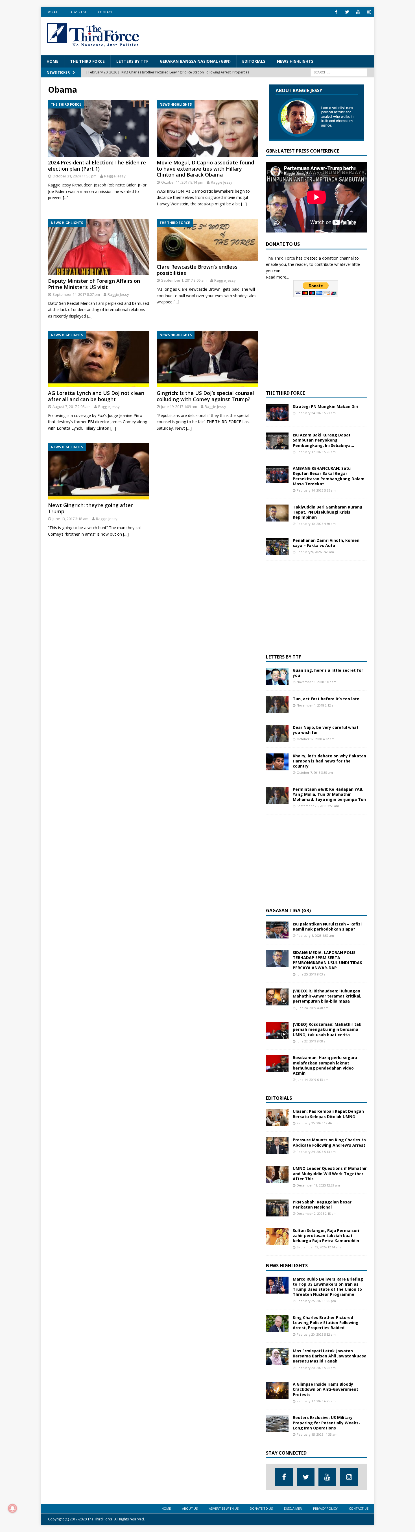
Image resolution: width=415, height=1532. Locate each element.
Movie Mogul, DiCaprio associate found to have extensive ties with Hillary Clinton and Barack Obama (205, 168)
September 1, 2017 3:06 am (184, 280)
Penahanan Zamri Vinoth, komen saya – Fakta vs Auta (326, 543)
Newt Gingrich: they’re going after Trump (90, 508)
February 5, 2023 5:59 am (315, 935)
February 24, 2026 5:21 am (316, 413)
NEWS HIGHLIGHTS (295, 61)
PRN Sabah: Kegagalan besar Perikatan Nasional (322, 1204)
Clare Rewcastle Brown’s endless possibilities (197, 269)
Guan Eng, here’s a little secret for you (328, 673)
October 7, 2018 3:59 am (315, 772)
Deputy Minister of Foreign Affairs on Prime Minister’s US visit (94, 283)
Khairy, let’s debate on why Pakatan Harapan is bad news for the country (329, 761)
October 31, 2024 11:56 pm (75, 176)
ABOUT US (190, 1508)
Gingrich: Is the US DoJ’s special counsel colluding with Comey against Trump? (205, 396)
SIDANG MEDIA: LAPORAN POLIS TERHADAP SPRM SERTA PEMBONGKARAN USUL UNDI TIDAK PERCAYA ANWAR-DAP (327, 960)
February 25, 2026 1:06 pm (316, 1301)
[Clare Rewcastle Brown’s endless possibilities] (207, 240)
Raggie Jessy (115, 176)
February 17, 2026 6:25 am (316, 1401)
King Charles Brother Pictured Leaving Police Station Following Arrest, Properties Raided (326, 1322)
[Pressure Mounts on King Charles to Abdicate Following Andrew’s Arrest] (277, 1145)
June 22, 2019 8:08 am (313, 1041)
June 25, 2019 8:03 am (313, 974)
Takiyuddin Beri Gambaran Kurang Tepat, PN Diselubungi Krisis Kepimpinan (327, 512)
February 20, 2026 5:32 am (316, 1334)
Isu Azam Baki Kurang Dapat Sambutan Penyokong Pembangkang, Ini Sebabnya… (323, 440)
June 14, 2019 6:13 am (313, 1079)
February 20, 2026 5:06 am (316, 1368)
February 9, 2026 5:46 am (315, 552)
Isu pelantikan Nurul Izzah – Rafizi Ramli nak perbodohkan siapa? (327, 926)
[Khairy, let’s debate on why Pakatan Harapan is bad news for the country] (277, 761)
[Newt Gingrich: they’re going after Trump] (98, 471)
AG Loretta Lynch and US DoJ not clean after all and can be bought (96, 396)
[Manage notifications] (12, 1508)
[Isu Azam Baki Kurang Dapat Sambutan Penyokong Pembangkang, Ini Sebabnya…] (277, 441)
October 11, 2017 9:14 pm (182, 182)
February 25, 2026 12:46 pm (317, 1123)
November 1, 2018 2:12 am (317, 705)
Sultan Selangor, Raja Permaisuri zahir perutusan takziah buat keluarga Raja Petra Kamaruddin (326, 1235)
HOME (52, 61)
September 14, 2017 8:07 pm (76, 294)
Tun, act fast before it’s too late (326, 698)
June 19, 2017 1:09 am (179, 406)
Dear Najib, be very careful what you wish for (326, 730)
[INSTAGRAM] (369, 12)
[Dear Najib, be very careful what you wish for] (277, 733)
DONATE (53, 12)
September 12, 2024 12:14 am (319, 1247)
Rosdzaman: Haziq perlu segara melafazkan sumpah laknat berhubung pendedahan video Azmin (325, 1065)
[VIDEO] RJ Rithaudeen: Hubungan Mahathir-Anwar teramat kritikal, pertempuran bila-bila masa (327, 996)
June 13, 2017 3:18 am (70, 518)
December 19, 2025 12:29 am (318, 1185)
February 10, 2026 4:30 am (316, 523)
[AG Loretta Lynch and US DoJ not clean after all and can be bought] (98, 359)
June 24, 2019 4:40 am (313, 1008)
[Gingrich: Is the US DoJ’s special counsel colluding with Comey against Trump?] (207, 359)
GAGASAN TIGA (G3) (288, 910)
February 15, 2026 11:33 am (317, 1434)
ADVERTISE (79, 12)
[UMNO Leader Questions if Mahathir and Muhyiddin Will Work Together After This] (277, 1174)
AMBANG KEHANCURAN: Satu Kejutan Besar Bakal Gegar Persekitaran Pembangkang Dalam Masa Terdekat (328, 476)
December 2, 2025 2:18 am (317, 1213)
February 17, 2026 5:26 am (316, 452)
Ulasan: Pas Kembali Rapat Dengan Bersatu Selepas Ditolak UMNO (328, 1114)
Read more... (277, 277)
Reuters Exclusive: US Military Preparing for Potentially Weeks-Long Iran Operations (326, 1422)
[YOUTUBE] (358, 12)
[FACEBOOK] (336, 12)
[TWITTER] (347, 12)
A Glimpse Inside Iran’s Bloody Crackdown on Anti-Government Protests (325, 1389)
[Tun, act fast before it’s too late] (277, 704)
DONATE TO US (261, 1508)
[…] (66, 197)
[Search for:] (339, 72)
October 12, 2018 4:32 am (316, 739)
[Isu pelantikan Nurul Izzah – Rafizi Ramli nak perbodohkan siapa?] (277, 930)
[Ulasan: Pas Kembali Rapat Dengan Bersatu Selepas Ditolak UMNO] (277, 1117)
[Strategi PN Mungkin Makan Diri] (277, 412)
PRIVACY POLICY (325, 1508)
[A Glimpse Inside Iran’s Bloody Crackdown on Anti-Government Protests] (277, 1390)
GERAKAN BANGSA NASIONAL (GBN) (195, 61)
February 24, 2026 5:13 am (316, 1151)
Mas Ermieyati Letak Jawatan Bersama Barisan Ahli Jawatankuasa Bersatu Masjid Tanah (329, 1356)
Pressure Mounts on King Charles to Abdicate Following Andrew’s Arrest (329, 1142)
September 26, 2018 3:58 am (318, 806)
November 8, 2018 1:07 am (317, 682)
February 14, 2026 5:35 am (316, 490)
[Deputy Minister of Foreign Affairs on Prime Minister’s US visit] (98, 247)
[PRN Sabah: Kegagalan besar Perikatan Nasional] (277, 1207)
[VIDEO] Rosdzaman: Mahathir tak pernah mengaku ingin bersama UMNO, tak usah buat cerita (327, 1029)
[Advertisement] (265, 35)
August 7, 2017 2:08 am (72, 406)
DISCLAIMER (293, 1508)
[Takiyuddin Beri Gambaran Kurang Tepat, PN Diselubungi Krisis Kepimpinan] (277, 513)
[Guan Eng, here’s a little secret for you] (277, 676)
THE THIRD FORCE (87, 61)
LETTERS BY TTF (132, 61)
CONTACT (105, 12)
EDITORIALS (253, 61)
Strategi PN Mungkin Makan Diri (325, 406)
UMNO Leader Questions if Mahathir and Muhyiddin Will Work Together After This (330, 1173)
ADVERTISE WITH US (224, 1508)
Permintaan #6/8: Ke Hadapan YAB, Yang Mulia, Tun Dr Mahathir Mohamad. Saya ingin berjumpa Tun (329, 794)
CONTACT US (358, 1508)
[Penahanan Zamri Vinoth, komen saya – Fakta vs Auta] (277, 546)
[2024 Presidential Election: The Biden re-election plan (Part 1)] (98, 128)
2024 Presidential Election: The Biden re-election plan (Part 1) (98, 165)
